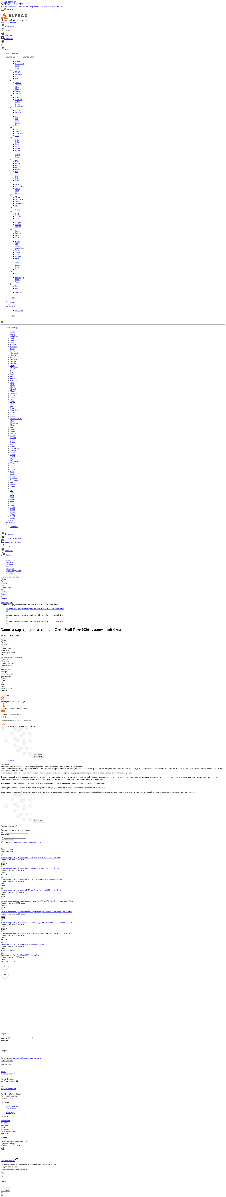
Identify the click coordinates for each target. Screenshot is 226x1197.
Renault (18, 233)
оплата (3, 1127)
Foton (17, 125)
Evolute (18, 112)
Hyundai (18, 150)
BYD (17, 76)
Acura (17, 62)
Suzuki (17, 252)
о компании (5, 1121)
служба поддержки (8, 1131)
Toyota (17, 265)
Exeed (17, 110)
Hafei (17, 140)
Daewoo (18, 98)
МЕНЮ (9, 9)
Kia (16, 176)
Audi (17, 66)
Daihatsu (18, 100)
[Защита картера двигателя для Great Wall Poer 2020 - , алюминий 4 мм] (35, 609)
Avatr (17, 68)
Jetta (16, 172)
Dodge (17, 104)
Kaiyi (17, 178)
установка (5, 1129)
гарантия (4, 1123)
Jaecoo (17, 170)
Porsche (18, 227)
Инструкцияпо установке (38, 755)
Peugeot (18, 223)
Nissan (17, 210)
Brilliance (18, 74)
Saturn (17, 242)
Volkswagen (19, 278)
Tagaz (17, 263)
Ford (17, 121)
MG (16, 206)
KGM (17, 180)
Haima (17, 142)
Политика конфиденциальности (14, 1141)
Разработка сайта (8, 1161)
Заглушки (19, 311)
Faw (16, 117)
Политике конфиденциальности (14, 1169)
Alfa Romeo (19, 64)
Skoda (17, 246)
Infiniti (17, 155)
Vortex (17, 282)
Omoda (18, 216)
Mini (17, 201)
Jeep (16, 165)
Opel (17, 214)
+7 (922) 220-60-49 (8, 2)
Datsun (17, 102)
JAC (16, 161)
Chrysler (18, 91)
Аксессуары (10, 306)
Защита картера (12, 53)
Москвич (18, 292)
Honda (17, 148)
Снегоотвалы (11, 302)
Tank (17, 267)
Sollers (17, 254)
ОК (3, 1173)
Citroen (18, 93)
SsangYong (19, 248)
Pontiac (18, 225)
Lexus (17, 189)
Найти (7, 1190)
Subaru (17, 250)
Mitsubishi (19, 203)
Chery (17, 87)
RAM (17, 237)
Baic (16, 78)
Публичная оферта (8, 1143)
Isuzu (17, 157)
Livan (17, 193)
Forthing (18, 123)
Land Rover (19, 187)
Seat (16, 244)
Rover (17, 235)
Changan (18, 85)
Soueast (18, 256)
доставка (4, 1125)
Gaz (16, 129)
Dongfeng (19, 106)
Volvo (17, 280)
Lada (17, 184)
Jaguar (17, 163)
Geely (17, 131)
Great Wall (19, 134)
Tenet (17, 269)
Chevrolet (18, 89)
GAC (17, 136)
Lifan (17, 191)
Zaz (16, 286)
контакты (4, 1133)
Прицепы (9, 304)
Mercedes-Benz (21, 199)
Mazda (17, 197)
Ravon (17, 231)
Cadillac (18, 83)
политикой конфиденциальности (27, 842)
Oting (17, 218)
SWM (17, 259)
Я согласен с (22, 842)
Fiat (16, 119)
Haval (17, 144)
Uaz (16, 273)
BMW (17, 72)
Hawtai (17, 146)
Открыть (4, 659)
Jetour (17, 167)
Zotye (17, 288)
